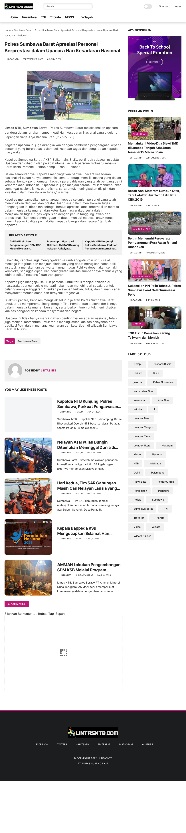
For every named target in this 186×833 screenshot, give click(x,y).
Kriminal (138, 409)
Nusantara (29, 17)
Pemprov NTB (165, 481)
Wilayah (87, 17)
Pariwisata (140, 481)
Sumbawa (158, 499)
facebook (42, 744)
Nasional (157, 454)
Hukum (79, 412)
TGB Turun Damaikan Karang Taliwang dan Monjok (149, 335)
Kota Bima (163, 400)
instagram (126, 744)
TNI (43, 17)
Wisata (156, 526)
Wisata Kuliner (142, 535)
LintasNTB (105, 758)
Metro (137, 454)
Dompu (138, 363)
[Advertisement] (93, 806)
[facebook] (150, 17)
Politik (137, 499)
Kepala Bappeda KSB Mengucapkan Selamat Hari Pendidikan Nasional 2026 (83, 531)
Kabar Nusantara (163, 382)
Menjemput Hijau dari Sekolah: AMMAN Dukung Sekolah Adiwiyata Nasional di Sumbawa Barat (63, 245)
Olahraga (155, 463)
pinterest (104, 744)
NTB (136, 463)
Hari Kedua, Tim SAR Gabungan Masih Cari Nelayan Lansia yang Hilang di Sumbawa (87, 486)
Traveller (139, 517)
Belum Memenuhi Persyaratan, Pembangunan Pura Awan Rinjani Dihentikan (152, 243)
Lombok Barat (142, 418)
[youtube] (179, 17)
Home (13, 17)
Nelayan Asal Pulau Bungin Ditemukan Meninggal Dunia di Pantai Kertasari (86, 445)
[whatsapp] (162, 17)
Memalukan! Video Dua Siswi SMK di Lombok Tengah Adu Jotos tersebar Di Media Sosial (153, 148)
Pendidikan (139, 134)
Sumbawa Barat (23, 30)
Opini (137, 472)
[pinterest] (168, 17)
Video (137, 526)
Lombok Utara (141, 229)
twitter (62, 744)
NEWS (69, 17)
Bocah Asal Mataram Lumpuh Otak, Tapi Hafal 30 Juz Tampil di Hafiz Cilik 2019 (154, 195)
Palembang (158, 472)
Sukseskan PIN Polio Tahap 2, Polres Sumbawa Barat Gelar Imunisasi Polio (154, 290)
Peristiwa (163, 490)
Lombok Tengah (143, 427)
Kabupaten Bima (143, 391)
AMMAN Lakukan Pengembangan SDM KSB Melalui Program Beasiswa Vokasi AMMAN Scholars (25, 245)
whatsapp (82, 744)
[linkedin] (37, 351)
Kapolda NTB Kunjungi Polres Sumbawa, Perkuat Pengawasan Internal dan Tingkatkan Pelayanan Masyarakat (101, 245)
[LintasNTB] (19, 8)
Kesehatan (140, 400)
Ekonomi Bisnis (162, 363)
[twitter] (156, 17)
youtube (147, 744)
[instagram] (174, 17)
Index (178, 6)
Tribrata (55, 17)
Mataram (138, 181)
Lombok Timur (142, 436)
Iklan (78, 538)
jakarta (138, 382)
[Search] (89, 6)
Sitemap (164, 6)
